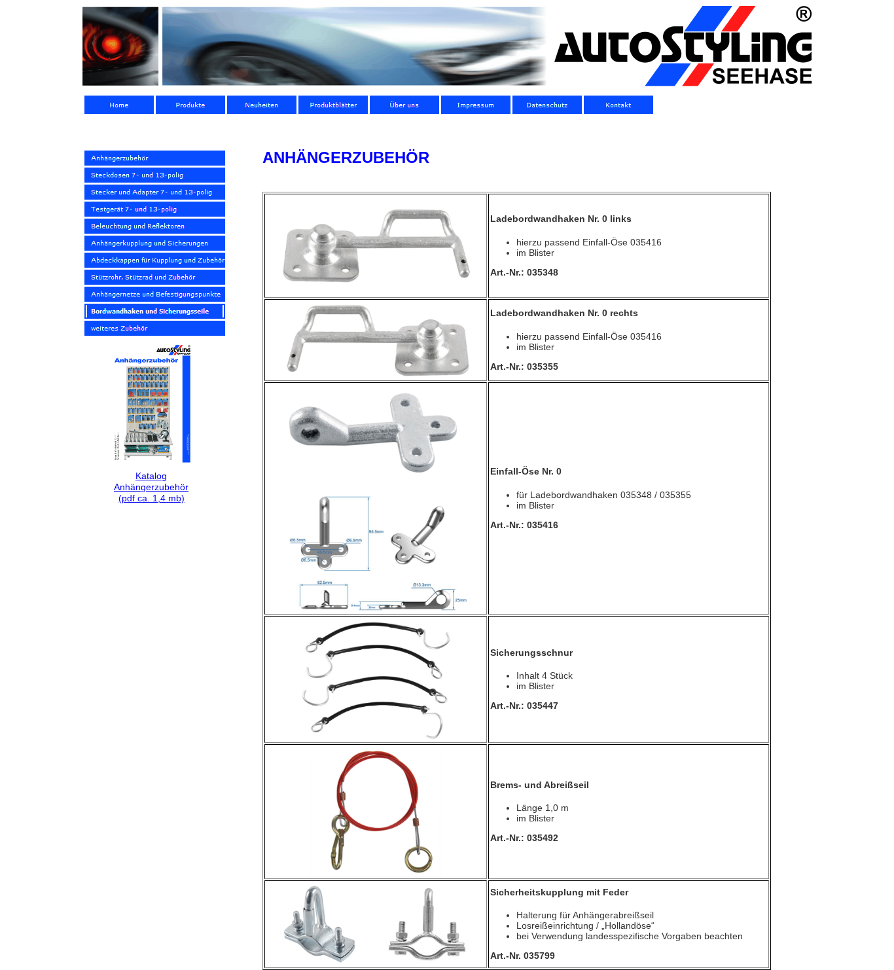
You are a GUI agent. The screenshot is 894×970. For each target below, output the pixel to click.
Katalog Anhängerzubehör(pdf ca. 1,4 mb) (151, 487)
